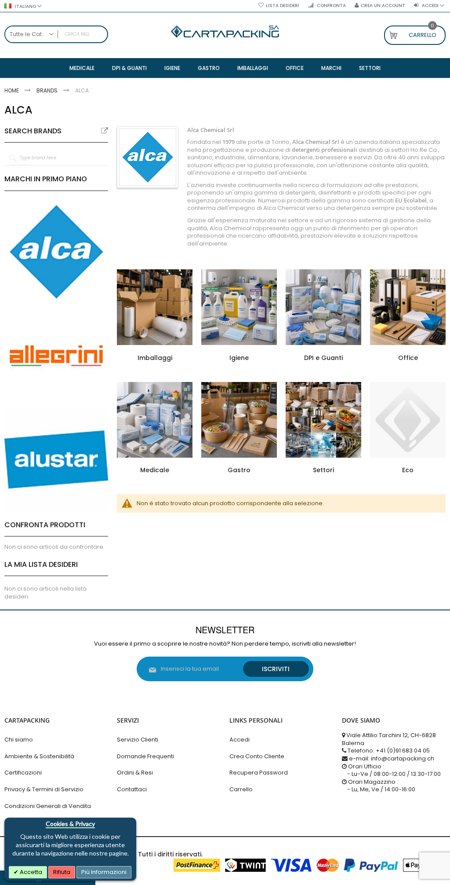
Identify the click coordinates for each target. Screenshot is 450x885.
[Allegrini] (56, 356)
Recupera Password (258, 772)
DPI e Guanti (323, 357)
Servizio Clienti (137, 739)
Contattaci (132, 789)
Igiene (239, 357)
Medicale (154, 470)
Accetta (30, 872)
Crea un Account (383, 6)
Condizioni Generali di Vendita (47, 806)
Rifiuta (61, 872)
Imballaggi (155, 357)
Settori (323, 470)
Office (408, 357)
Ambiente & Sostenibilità (39, 756)
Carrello (241, 789)
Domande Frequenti (145, 756)
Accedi (239, 739)
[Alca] (56, 252)
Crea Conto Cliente (256, 756)
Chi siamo (18, 739)
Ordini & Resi (135, 772)
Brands (47, 90)
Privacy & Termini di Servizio (43, 789)
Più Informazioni (104, 872)
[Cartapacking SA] (225, 31)
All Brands (104, 130)
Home (12, 90)
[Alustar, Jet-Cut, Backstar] (56, 459)
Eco (408, 470)
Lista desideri (282, 6)
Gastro (239, 470)
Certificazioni (23, 772)
